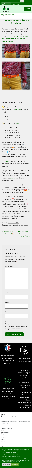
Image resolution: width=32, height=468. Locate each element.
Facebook (3, 434)
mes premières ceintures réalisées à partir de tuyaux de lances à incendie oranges (15, 38)
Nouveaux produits (9, 14)
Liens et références (5, 444)
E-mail (7, 302)
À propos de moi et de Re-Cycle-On (9, 417)
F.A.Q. (2, 430)
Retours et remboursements (7, 426)
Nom (7, 293)
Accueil (2, 14)
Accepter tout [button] (15, 464)
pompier (26, 225)
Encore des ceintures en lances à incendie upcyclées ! (23, 233)
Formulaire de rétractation (7, 428)
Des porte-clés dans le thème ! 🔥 (8, 232)
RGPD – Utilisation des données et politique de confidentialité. (15, 421)
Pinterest (3, 439)
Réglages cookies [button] (6, 464)
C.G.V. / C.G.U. (4, 419)
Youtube (3, 441)
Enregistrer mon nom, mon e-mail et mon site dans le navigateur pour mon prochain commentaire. (16, 326)
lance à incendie (18, 225)
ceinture (11, 225)
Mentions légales (5, 423)
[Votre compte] (6, 3)
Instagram (3, 437)
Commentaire (9, 266)
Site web (7, 312)
